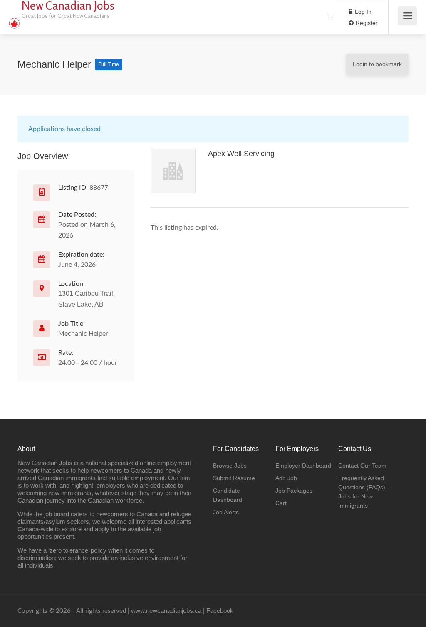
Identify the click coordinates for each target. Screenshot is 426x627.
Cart (281, 503)
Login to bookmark (377, 64)
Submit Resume (234, 478)
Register (366, 23)
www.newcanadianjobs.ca (166, 610)
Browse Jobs (230, 465)
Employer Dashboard (303, 465)
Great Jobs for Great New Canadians (65, 15)
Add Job (286, 478)
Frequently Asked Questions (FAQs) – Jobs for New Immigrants (364, 492)
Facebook (219, 610)
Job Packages (293, 490)
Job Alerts (226, 512)
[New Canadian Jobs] (14, 18)
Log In (362, 11)
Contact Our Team (362, 465)
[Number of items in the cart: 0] (330, 16)
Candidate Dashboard (227, 495)
